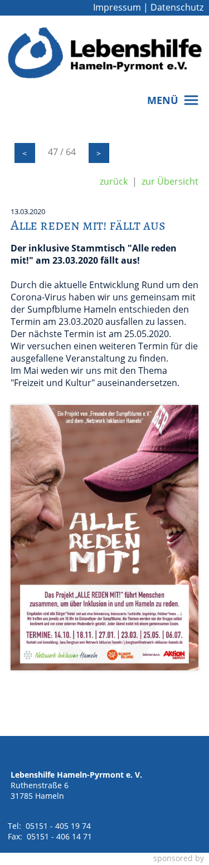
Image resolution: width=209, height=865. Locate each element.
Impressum (117, 7)
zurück (114, 181)
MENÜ (165, 100)
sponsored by (178, 858)
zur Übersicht (170, 181)
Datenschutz (176, 7)
